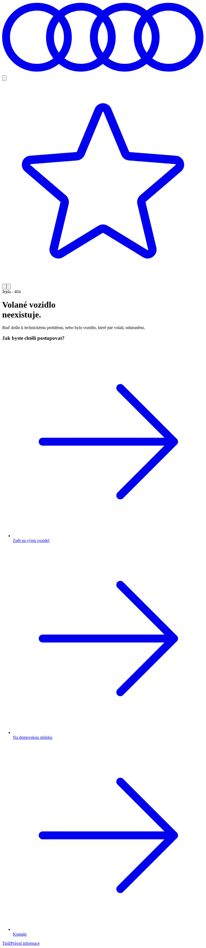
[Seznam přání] (103, 182)
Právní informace (25, 943)
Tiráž (6, 943)
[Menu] (8, 286)
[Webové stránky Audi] (103, 73)
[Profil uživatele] (4, 286)
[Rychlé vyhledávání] (4, 78)
